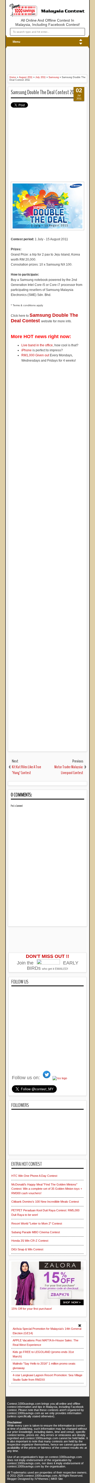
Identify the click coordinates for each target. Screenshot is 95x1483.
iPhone (26, 350)
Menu (16, 41)
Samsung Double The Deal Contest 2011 (44, 92)
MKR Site (57, 1478)
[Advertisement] (39, 60)
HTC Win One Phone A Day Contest (34, 1175)
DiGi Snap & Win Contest (27, 1249)
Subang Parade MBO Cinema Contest (35, 1232)
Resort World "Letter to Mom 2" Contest (36, 1223)
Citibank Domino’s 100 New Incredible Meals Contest (45, 1201)
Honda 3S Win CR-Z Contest (29, 1240)
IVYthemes (42, 1478)
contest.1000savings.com (40, 1475)
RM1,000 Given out (35, 355)
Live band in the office (37, 345)
